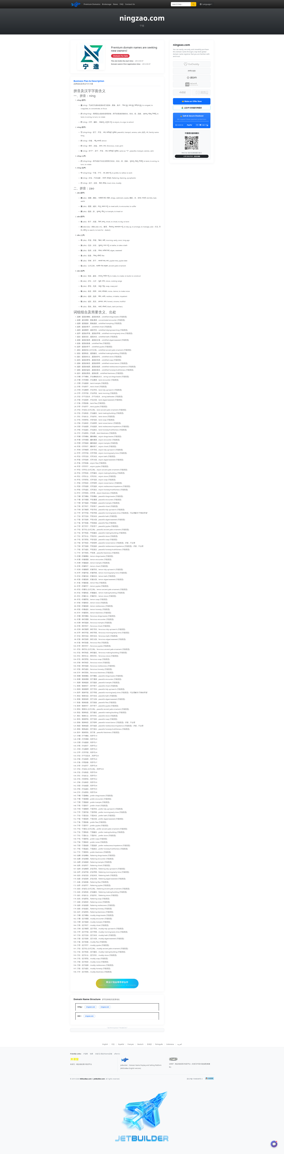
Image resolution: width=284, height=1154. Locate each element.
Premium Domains (92, 4)
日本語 (149, 1044)
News (115, 4)
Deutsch (140, 1044)
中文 (113, 1044)
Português (159, 1044)
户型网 (85, 1054)
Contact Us (130, 4)
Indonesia (170, 1044)
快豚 (91, 1054)
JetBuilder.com (99, 1079)
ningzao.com (105, 1007)
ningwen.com (90, 1007)
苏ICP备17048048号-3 (194, 1079)
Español (121, 1044)
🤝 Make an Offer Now (192, 101)
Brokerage (106, 4)
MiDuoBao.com (86, 1079)
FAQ (121, 4)
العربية (179, 1044)
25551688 (197, 156)
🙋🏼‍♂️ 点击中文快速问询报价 (191, 108)
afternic (117, 1054)
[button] (206, 4)
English (105, 1044)
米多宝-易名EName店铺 (103, 1054)
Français (131, 1044)
